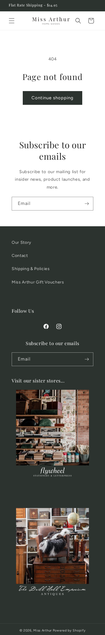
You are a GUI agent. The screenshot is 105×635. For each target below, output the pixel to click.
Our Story (21, 242)
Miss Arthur (42, 630)
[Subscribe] (86, 203)
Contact (20, 255)
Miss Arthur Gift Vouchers (38, 282)
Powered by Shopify (69, 630)
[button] (11, 20)
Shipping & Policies (31, 268)
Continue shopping (53, 97)
